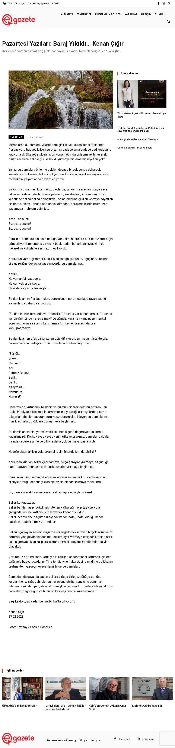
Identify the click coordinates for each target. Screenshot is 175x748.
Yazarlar (16, 137)
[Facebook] (158, 3)
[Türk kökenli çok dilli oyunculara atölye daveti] (141, 94)
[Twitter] (169, 3)
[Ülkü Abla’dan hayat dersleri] (22, 688)
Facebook (125, 739)
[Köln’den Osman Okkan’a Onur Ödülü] (109, 688)
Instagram (148, 739)
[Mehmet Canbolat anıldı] (152, 688)
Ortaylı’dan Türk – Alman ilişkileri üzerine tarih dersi (65, 707)
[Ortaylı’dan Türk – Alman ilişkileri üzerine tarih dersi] (65, 688)
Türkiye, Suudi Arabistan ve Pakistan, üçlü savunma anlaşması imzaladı (140, 129)
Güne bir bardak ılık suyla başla (134, 147)
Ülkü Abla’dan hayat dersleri (19, 705)
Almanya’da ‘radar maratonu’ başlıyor (137, 139)
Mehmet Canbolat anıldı (147, 705)
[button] (168, 21)
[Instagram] (164, 3)
